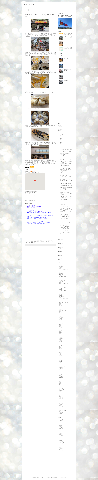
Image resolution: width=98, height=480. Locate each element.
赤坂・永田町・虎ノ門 (62, 287)
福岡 (59, 304)
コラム (60, 439)
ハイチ (60, 409)
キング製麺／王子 (66, 80)
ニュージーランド (61, 323)
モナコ (60, 411)
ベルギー (60, 403)
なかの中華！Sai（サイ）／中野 (65, 179)
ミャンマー (60, 359)
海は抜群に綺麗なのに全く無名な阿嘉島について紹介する (66, 188)
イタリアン (60, 420)
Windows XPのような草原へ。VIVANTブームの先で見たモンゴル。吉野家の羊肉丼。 (65, 16)
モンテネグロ (61, 412)
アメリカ (60, 288)
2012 (60, 250)
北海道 (60, 281)
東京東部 (60, 367)
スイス (60, 344)
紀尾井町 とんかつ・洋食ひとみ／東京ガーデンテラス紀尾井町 (66, 199)
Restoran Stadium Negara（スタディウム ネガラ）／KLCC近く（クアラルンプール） (66, 202)
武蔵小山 (60, 317)
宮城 (59, 384)
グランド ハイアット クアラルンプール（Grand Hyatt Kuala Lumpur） (66, 216)
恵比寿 (60, 266)
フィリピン (60, 345)
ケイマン (60, 406)
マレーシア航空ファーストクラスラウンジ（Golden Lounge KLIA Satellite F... (66, 206)
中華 (59, 426)
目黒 (59, 268)
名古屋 (60, 273)
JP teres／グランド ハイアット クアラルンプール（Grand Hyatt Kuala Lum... (66, 218)
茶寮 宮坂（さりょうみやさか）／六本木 (66, 211)
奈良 (59, 348)
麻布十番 (60, 265)
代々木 (60, 312)
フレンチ (60, 419)
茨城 (59, 395)
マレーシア (60, 311)
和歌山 (60, 346)
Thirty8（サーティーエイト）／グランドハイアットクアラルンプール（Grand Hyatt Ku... (66, 223)
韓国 (59, 326)
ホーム (40, 265)
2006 (60, 258)
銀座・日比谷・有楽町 (62, 276)
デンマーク (60, 368)
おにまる (60, 450)
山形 (59, 385)
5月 (60, 141)
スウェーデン (61, 389)
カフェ (60, 440)
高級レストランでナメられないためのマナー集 (68, 64)
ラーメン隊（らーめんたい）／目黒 (65, 176)
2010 (60, 252)
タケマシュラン (30, 5)
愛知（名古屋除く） (62, 366)
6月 (60, 139)
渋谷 (59, 291)
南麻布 (60, 341)
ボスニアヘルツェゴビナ (62, 410)
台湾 (59, 297)
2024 (60, 129)
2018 (60, 242)
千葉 (59, 316)
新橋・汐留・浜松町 (62, 290)
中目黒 (60, 289)
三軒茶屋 (60, 377)
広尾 (59, 284)
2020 (60, 239)
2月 (60, 233)
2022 (60, 236)
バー (59, 447)
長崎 (59, 319)
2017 (60, 243)
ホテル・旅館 (61, 422)
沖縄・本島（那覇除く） (62, 269)
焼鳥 (59, 436)
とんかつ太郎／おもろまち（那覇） (65, 228)
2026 (60, 126)
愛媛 (59, 330)
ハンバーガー (61, 442)
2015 (60, 246)
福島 (59, 405)
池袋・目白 (60, 360)
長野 (59, 325)
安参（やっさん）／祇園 (63, 225)
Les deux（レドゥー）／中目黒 (64, 192)
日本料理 (60, 428)
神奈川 (60, 274)
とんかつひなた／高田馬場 (64, 214)
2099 (60, 125)
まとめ (60, 446)
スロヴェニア (61, 399)
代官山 (60, 320)
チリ (59, 362)
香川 (59, 339)
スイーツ (60, 443)
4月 (60, 142)
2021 (60, 238)
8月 (60, 137)
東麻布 (60, 295)
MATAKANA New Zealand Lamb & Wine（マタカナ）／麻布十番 (66, 230)
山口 (59, 391)
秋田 (59, 352)
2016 (60, 244)
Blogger (64, 477)
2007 (60, 256)
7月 (60, 138)
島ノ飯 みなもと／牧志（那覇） (64, 165)
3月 (60, 143)
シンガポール (61, 327)
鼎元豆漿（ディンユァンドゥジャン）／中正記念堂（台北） (66, 154)
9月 (60, 135)
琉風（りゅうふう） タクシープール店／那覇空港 (68, 75)
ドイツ (60, 363)
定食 (59, 433)
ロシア (60, 413)
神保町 (60, 332)
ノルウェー (60, 402)
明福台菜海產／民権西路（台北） (65, 168)
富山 (59, 305)
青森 (59, 382)
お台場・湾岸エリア (62, 310)
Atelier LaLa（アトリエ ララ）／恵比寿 (66, 180)
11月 (61, 133)
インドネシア (61, 340)
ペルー (60, 374)
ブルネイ (60, 353)
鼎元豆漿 (26, 169)
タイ (59, 309)
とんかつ (60, 448)
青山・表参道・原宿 (62, 280)
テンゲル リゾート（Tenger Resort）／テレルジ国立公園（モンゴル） (68, 48)
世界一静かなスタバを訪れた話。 (65, 232)
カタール (60, 388)
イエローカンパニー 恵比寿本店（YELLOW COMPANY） (64, 227)
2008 (60, 255)
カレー (60, 435)
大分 (59, 354)
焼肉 (59, 434)
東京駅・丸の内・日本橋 (62, 283)
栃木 (59, 355)
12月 (61, 131)
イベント (60, 441)
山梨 (59, 392)
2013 (60, 248)
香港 (59, 301)
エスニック (60, 427)
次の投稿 (26, 265)
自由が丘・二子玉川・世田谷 (63, 298)
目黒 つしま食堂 (66, 58)
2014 (60, 247)
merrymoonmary (54, 477)
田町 (59, 303)
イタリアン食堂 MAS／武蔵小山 (65, 208)
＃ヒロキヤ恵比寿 (62, 155)
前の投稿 (54, 265)
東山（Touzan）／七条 (63, 175)
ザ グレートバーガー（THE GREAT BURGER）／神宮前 (68, 37)
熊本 (59, 331)
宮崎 (59, 334)
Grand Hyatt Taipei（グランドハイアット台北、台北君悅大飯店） (66, 170)
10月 (61, 134)
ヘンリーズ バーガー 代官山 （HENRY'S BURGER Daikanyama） (66, 152)
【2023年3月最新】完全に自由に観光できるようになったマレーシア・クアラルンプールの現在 (66, 197)
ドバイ (60, 369)
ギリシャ (60, 398)
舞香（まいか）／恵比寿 (63, 189)
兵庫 (59, 333)
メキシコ (60, 376)
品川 (59, 294)
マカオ (60, 404)
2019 (60, 240)
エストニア (60, 397)
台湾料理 (31, 200)
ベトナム (60, 338)
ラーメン (60, 432)
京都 (59, 267)
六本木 (60, 272)
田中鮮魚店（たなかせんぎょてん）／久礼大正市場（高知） (66, 210)
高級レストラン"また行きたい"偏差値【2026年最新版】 (68, 34)
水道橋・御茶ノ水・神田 (62, 302)
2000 (60, 259)
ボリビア (60, 375)
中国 (59, 383)
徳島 (59, 347)
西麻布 (60, 308)
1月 (60, 235)
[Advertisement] (40, 256)
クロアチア (60, 373)
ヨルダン (60, 390)
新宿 (59, 282)
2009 (60, 254)
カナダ (60, 361)
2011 (60, 251)
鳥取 (59, 396)
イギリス (60, 356)
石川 (59, 275)
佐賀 (59, 370)
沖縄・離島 (60, 296)
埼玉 (59, 381)
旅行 (59, 421)
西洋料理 (60, 425)
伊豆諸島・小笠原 (61, 337)
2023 (60, 130)
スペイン (60, 318)
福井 (59, 324)
